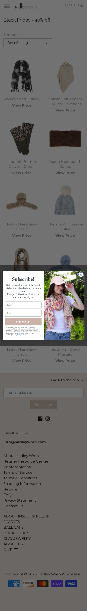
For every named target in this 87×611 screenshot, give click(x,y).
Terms (24, 335)
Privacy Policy (16, 335)
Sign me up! (23, 321)
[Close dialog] (80, 274)
